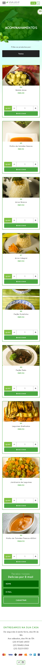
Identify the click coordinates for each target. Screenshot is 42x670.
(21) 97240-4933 (21, 642)
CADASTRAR (21, 600)
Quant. (8, 108)
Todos (21, 54)
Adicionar (21, 113)
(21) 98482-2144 (21, 645)
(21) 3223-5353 (21, 648)
